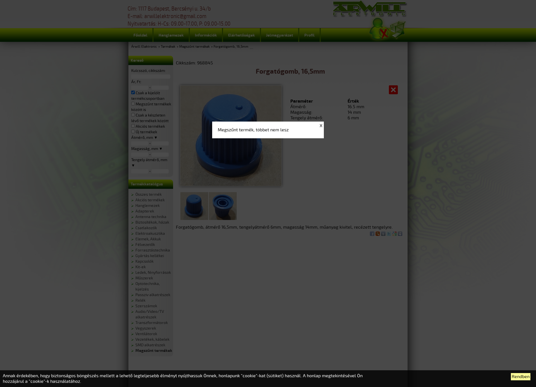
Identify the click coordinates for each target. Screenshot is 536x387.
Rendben (521, 376)
